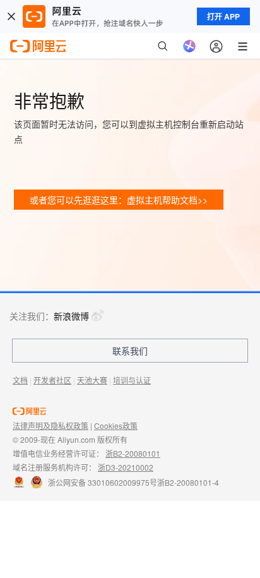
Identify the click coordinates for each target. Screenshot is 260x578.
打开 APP (223, 16)
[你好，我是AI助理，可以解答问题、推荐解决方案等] (189, 46)
